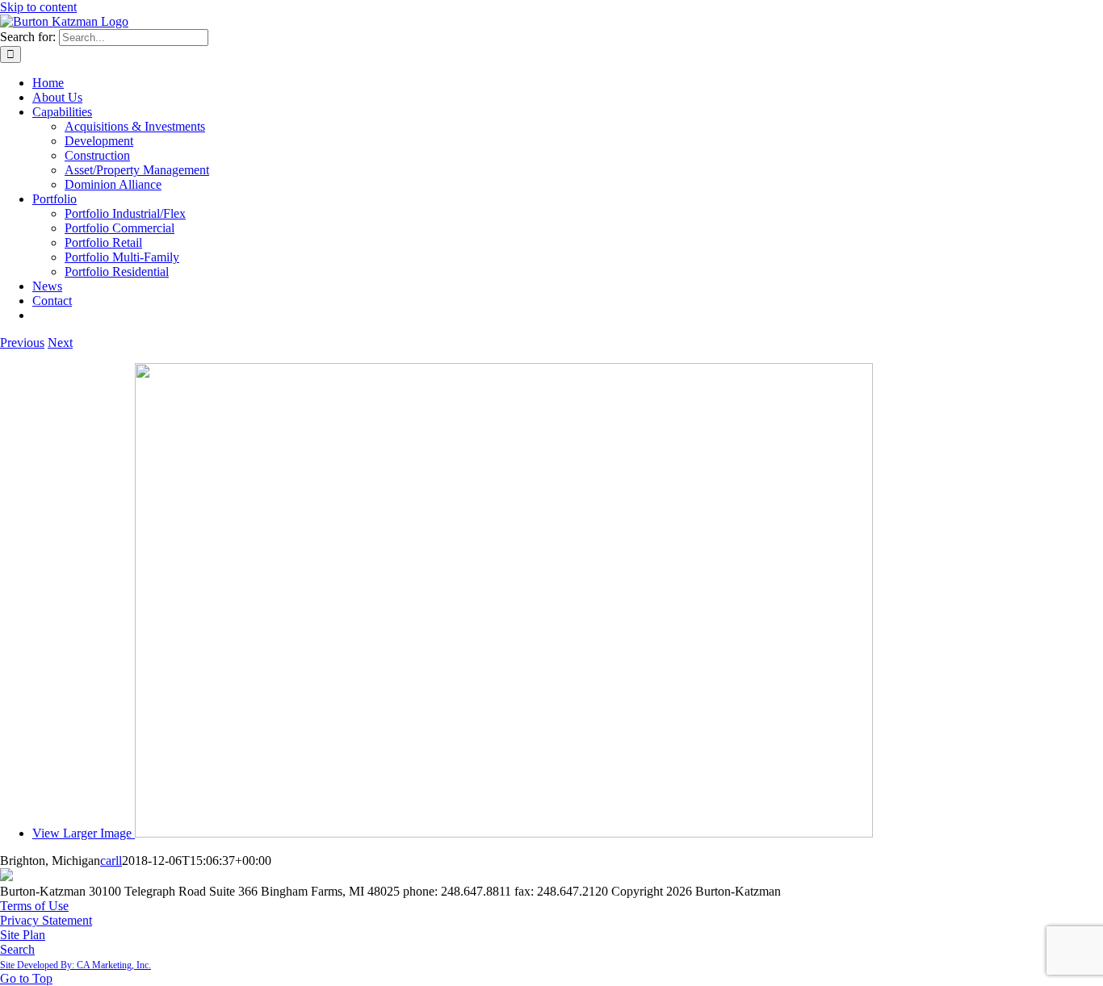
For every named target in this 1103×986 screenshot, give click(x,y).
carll (111, 860)
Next (60, 342)
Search (17, 949)
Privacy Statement (46, 920)
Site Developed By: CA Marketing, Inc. (75, 965)
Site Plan (22, 935)
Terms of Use (34, 906)
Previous (22, 342)
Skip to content (38, 7)
